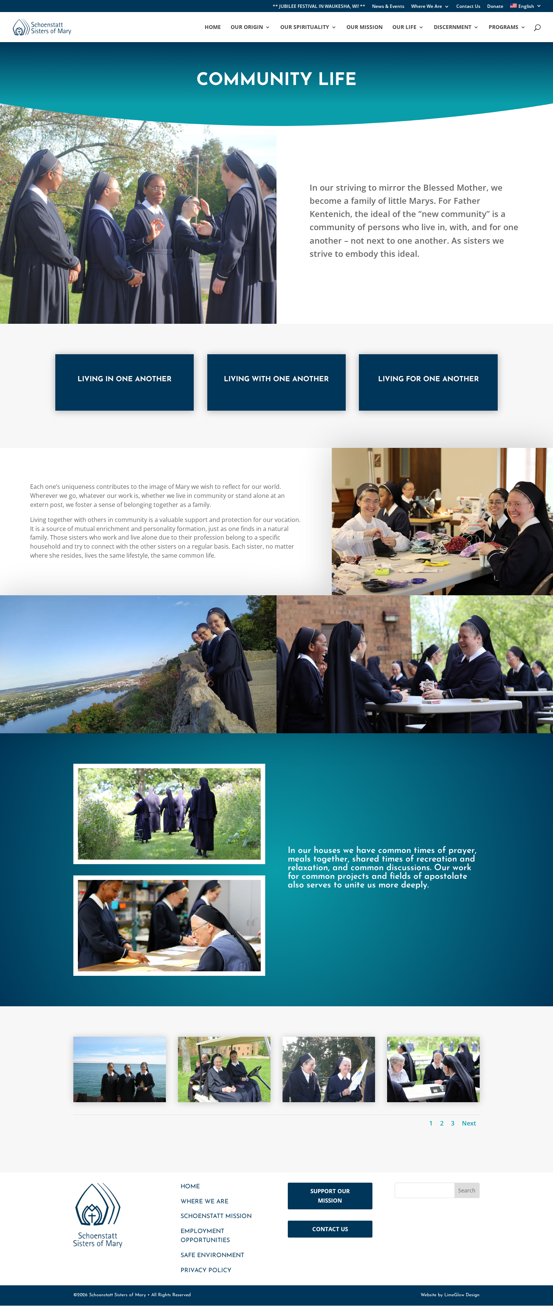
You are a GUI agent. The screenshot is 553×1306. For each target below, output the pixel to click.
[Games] (433, 1100)
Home (190, 1187)
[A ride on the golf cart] (224, 1100)
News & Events (388, 6)
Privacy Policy (206, 1271)
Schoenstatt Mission (216, 1216)
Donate (495, 6)
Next (469, 1123)
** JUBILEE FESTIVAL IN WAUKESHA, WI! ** (319, 6)
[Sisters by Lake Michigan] (119, 1100)
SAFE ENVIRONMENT (212, 1256)
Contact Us (468, 6)
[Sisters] (329, 1100)
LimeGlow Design (462, 1295)
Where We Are (426, 6)
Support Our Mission (330, 1195)
